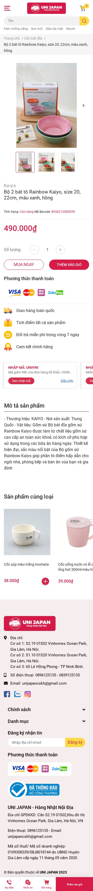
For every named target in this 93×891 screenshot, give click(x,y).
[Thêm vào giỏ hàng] (45, 581)
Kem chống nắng (16, 29)
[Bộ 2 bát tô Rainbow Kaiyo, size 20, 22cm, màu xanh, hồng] (46, 105)
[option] (46, 105)
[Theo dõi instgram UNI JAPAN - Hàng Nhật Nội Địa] (28, 693)
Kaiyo (10, 185)
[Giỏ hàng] (83, 8)
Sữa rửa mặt (54, 29)
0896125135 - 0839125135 (57, 675)
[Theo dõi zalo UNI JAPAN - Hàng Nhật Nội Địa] (17, 693)
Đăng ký (75, 742)
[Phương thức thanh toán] (35, 292)
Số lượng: (12, 249)
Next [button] (83, 105)
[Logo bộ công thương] (33, 789)
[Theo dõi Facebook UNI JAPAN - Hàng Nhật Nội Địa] (7, 693)
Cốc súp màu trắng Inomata (26, 564)
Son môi (37, 29)
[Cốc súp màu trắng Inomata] (27, 532)
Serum (70, 29)
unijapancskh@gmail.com (44, 683)
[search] (84, 20)
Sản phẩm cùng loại (28, 496)
